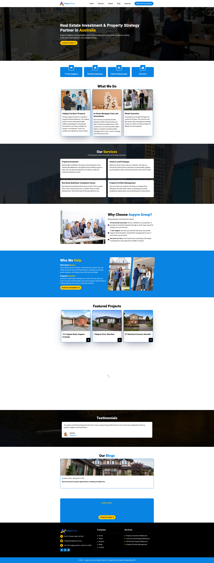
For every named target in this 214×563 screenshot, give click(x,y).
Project (110, 3)
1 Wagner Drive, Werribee (104, 334)
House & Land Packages (119, 162)
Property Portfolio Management (123, 183)
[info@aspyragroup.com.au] (61, 540)
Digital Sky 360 (130, 560)
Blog (118, 3)
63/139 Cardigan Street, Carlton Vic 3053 (77, 545)
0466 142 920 (78, 536)
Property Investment (70, 162)
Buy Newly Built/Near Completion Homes (78, 183)
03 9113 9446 (69, 536)
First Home (67, 265)
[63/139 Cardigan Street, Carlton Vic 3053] (61, 545)
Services (101, 3)
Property (67, 276)
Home (92, 3)
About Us (128, 3)
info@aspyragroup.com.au (73, 541)
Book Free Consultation (144, 3)
